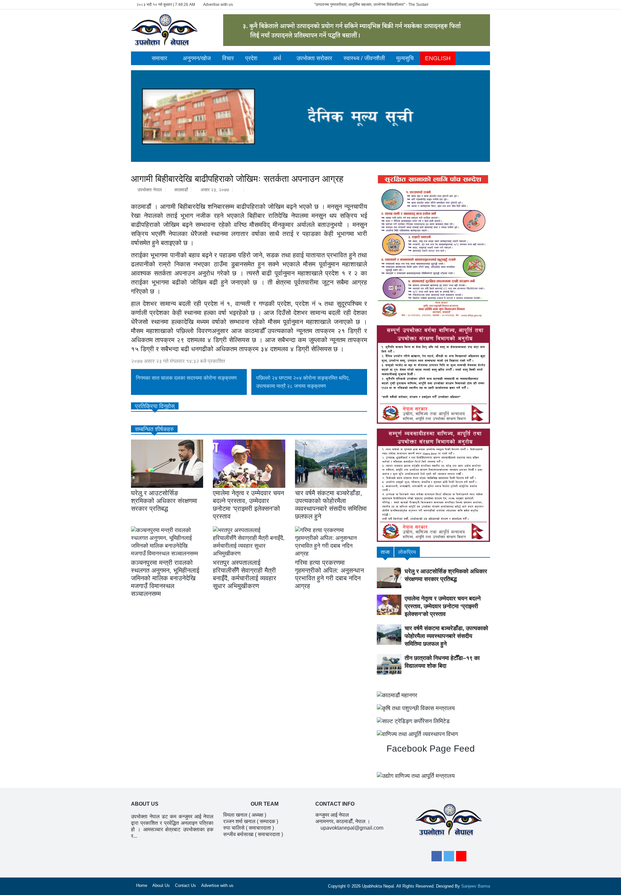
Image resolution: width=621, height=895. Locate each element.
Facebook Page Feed (429, 749)
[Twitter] (449, 856)
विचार (228, 58)
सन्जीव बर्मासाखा (238, 834)
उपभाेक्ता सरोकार (314, 58)
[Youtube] (461, 856)
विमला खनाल (235, 815)
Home (141, 885)
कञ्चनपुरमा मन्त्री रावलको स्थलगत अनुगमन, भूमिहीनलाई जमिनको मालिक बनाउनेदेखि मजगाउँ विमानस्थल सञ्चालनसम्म (165, 578)
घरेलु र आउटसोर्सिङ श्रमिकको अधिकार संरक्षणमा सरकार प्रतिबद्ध (164, 500)
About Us (161, 885)
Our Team (264, 804)
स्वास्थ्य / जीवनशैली (364, 58)
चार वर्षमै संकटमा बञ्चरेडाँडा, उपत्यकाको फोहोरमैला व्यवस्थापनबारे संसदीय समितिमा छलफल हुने (446, 636)
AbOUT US (144, 804)
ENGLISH (438, 58)
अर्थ (277, 58)
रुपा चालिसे (234, 828)
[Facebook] (436, 856)
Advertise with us (218, 4)
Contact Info (334, 804)
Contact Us (185, 885)
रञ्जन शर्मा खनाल (239, 821)
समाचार (159, 58)
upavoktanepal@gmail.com (352, 828)
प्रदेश (251, 58)
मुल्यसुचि (405, 58)
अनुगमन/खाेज (197, 58)
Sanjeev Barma (475, 886)
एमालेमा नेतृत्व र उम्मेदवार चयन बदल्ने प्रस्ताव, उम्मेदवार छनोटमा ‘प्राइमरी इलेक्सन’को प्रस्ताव (443, 606)
